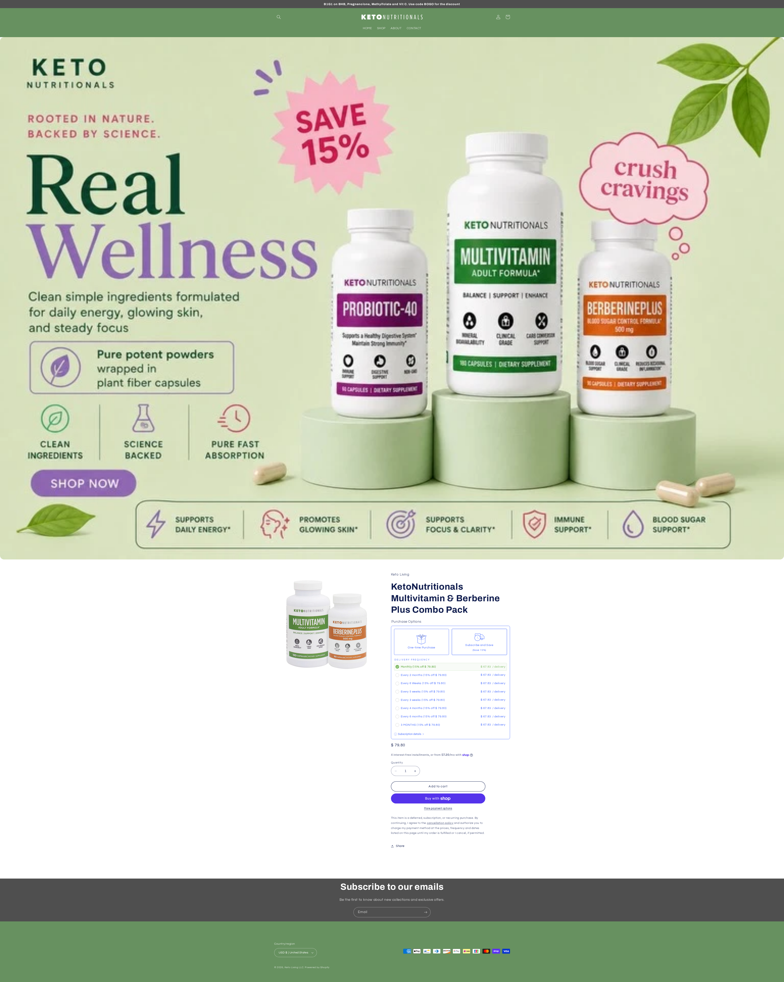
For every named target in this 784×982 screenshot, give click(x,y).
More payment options (438, 808)
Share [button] (400, 846)
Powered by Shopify (317, 967)
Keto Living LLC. (294, 967)
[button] (279, 17)
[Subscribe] (425, 912)
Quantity (397, 762)
